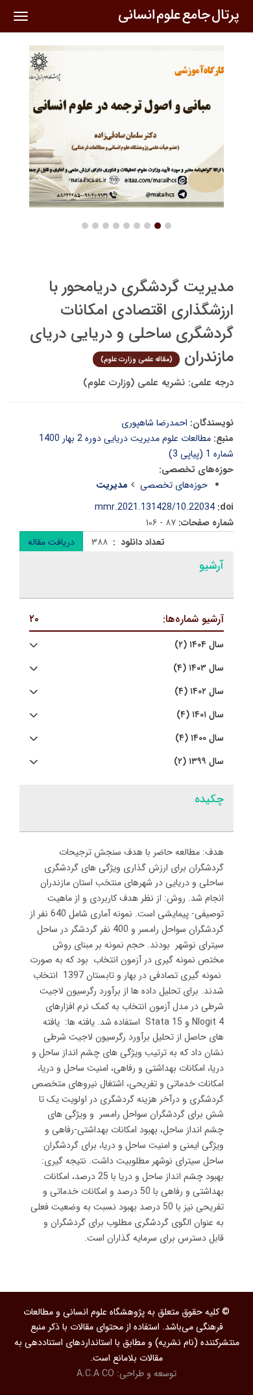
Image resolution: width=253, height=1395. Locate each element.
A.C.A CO (95, 1373)
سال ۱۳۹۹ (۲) (199, 762)
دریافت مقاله (51, 542)
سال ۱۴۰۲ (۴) (199, 691)
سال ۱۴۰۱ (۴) (200, 715)
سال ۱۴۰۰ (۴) (199, 738)
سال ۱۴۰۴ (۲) (199, 645)
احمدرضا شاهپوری (154, 423)
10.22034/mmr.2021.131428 (155, 507)
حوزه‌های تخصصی (174, 485)
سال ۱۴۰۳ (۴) (198, 668)
